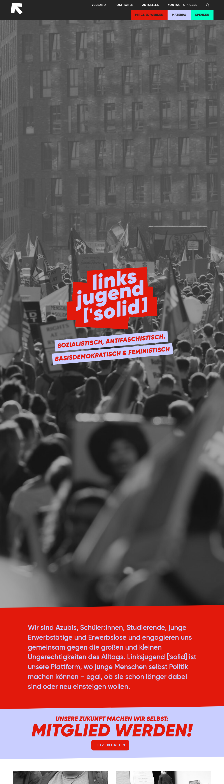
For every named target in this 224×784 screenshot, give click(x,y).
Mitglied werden (149, 15)
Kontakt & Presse (182, 5)
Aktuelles (150, 5)
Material (179, 15)
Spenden (202, 15)
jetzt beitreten (110, 745)
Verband (99, 5)
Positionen (123, 5)
